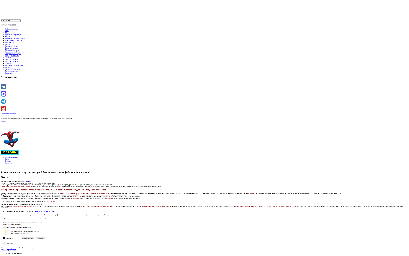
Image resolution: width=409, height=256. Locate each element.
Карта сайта (4, 121)
